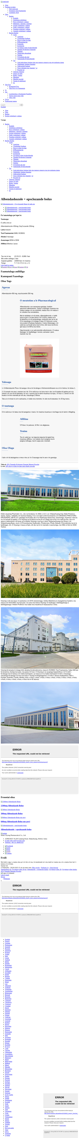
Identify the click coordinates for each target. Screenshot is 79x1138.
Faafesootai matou (11, 101)
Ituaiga (11, 16)
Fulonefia (20, 44)
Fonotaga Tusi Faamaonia (17, 11)
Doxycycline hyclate (24, 40)
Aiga (6, 5)
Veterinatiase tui (6, 869)
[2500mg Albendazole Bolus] (11, 801)
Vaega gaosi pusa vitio (16, 96)
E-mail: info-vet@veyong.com (15, 840)
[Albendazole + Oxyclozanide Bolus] (14, 825)
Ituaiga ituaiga (13, 33)
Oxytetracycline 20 (55, 869)
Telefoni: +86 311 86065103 (14, 842)
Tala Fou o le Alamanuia (17, 88)
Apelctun (20, 36)
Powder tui (20, 70)
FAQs (7, 99)
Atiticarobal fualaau (23, 66)
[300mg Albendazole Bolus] (10, 809)
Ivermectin (20, 46)
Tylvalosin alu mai (23, 57)
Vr (6, 90)
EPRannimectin (22, 42)
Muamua (16, 77)
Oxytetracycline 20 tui (19, 869)
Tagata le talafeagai (19, 81)
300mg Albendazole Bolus (12, 813)
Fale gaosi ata (13, 9)
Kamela (15, 18)
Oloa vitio (12, 97)
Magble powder (18, 79)
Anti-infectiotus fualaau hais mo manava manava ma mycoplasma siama (40, 62)
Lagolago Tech (14, 12)
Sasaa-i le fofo (17, 73)
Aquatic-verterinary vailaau (22, 31)
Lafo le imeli (5, 875)
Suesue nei (4, 866)
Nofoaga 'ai (44, 867)
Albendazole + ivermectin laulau (37, 869)
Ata (6, 92)
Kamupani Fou (14, 86)
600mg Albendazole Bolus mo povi (15, 821)
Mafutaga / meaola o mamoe (22, 24)
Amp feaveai (54, 867)
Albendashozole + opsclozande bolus (16, 829)
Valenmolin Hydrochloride (26, 59)
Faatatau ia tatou (10, 7)
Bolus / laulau (17, 75)
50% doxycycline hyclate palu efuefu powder (20, 466)
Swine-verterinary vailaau (21, 25)
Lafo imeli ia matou (7, 265)
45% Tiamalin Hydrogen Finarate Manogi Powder (23, 464)
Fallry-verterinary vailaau (21, 27)
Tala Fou (8, 85)
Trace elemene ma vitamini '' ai (27, 68)
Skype (3, 877)
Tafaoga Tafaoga (18, 72)
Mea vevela (36, 867)
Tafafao (19, 55)
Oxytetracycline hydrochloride (27, 48)
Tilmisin (20, 51)
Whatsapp (6, 879)
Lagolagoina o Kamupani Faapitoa (20, 94)
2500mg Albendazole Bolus (12, 806)
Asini (15, 35)
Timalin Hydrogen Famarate (26, 49)
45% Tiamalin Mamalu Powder (11, 871)
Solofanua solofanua (19, 20)
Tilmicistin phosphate (24, 53)
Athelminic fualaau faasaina (26, 64)
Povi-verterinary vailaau (21, 22)
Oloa (6, 14)
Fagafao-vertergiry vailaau (21, 29)
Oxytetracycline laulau (69, 869)
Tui (14, 60)
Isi (14, 83)
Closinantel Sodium (23, 38)
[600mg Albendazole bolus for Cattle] (13, 817)
